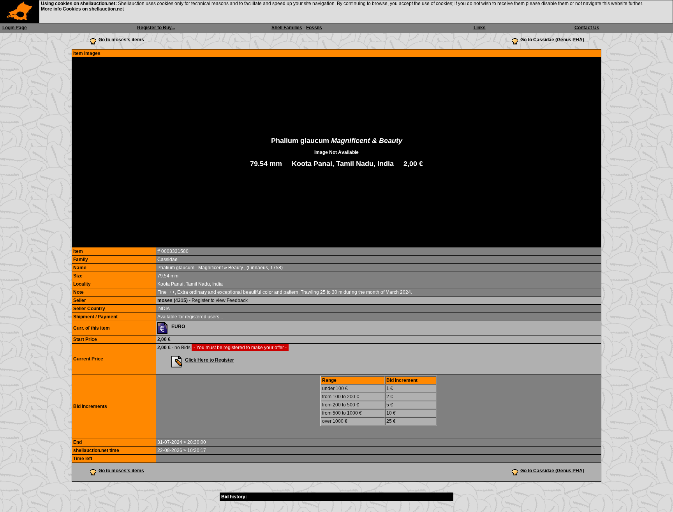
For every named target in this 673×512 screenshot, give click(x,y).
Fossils (314, 27)
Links (480, 27)
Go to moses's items (121, 39)
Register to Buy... (156, 27)
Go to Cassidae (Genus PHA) (552, 39)
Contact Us (586, 27)
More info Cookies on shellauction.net (82, 9)
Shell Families (286, 27)
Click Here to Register (209, 360)
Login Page (14, 27)
